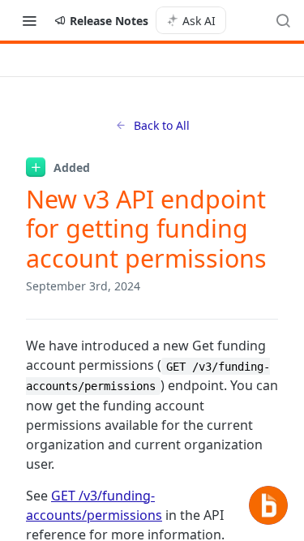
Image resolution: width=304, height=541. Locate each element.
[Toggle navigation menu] (29, 20)
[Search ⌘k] (283, 20)
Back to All (162, 125)
